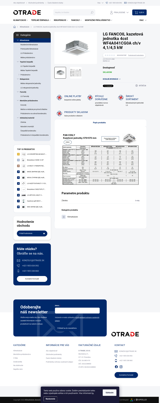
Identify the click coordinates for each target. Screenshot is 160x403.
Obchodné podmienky (36, 3)
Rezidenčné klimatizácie (29, 45)
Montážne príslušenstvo (29, 101)
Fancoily (23, 92)
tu (93, 393)
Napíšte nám (18, 369)
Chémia (23, 122)
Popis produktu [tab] (99, 122)
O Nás (15, 358)
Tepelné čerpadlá (26, 62)
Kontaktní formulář (32, 279)
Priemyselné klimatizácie (29, 49)
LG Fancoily (24, 96)
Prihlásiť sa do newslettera (67, 328)
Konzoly (23, 105)
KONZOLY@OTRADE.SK (33, 260)
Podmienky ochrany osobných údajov (59, 362)
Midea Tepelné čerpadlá (28, 70)
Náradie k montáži (27, 126)
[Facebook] (116, 366)
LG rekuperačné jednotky (29, 88)
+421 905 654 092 (30, 265)
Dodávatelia (17, 362)
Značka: (106, 61)
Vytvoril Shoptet (123, 400)
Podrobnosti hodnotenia (136, 55)
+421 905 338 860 (30, 271)
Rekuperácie (24, 79)
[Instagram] (121, 366)
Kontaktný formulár (126, 375)
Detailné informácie (110, 79)
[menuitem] (21, 20)
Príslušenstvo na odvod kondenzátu (33, 113)
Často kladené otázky (55, 3)
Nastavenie (50, 399)
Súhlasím (109, 393)
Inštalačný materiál (27, 118)
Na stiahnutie (18, 365)
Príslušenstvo (25, 75)
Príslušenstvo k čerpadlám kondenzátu (34, 135)
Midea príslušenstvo (27, 57)
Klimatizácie (24, 40)
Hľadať (92, 12)
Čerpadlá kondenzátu (28, 131)
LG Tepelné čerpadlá (27, 66)
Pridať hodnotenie (25, 233)
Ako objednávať (19, 3)
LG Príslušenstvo (26, 53)
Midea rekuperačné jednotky (30, 83)
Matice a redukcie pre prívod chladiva (33, 109)
